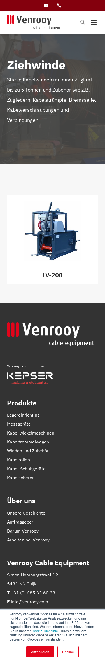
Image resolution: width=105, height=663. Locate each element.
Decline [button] (68, 651)
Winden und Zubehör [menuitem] (28, 451)
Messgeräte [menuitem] (19, 424)
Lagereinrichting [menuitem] (23, 415)
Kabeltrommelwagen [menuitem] (28, 442)
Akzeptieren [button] (40, 651)
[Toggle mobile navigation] (94, 22)
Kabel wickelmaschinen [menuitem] (30, 433)
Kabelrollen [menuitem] (18, 460)
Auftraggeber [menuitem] (20, 522)
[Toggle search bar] (83, 22)
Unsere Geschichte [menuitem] (26, 513)
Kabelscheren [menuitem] (21, 477)
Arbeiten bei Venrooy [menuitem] (28, 540)
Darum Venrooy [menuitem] (23, 531)
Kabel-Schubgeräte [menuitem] (26, 468)
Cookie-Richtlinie (45, 630)
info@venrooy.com (29, 601)
